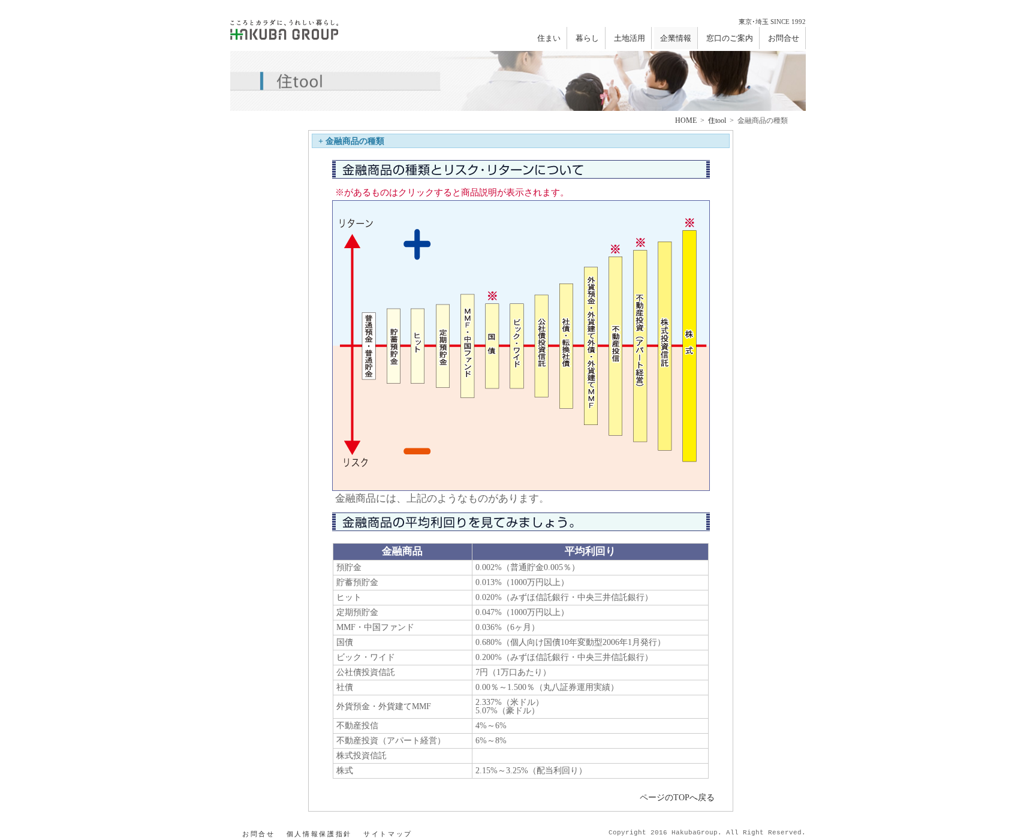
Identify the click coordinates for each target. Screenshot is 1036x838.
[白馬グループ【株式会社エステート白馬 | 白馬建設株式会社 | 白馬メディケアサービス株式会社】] (284, 27)
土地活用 (629, 38)
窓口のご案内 (729, 38)
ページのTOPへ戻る (677, 797)
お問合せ (783, 38)
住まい (549, 38)
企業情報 (675, 38)
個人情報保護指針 (319, 833)
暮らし (587, 38)
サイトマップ (387, 833)
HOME (686, 120)
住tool (717, 120)
